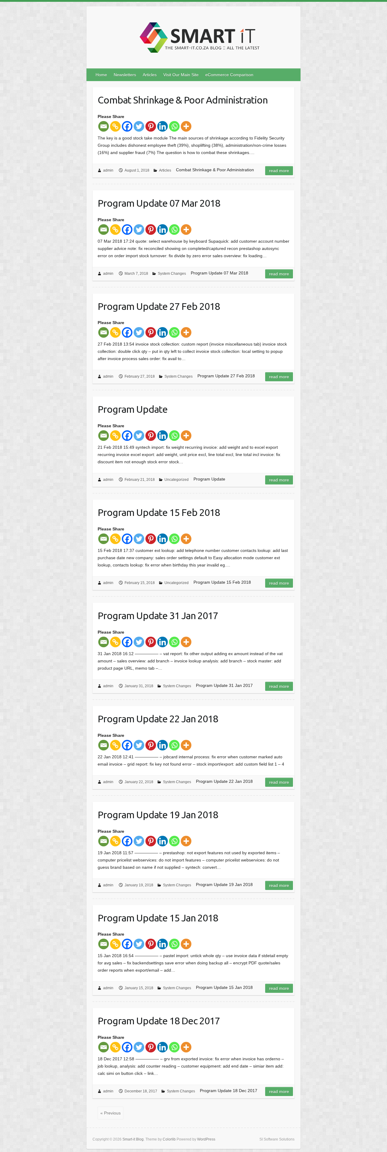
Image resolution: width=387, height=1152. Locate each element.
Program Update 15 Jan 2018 (158, 917)
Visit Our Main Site (181, 74)
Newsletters (125, 74)
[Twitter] (139, 126)
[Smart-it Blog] (198, 39)
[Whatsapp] (174, 126)
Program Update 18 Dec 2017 (159, 1020)
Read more (279, 170)
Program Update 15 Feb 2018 (159, 512)
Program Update (132, 409)
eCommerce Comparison (229, 74)
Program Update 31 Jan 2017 (158, 615)
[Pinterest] (150, 126)
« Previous (110, 1113)
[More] (186, 126)
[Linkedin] (162, 126)
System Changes (172, 273)
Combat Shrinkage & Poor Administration (183, 99)
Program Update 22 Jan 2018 (158, 718)
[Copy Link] (115, 126)
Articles (150, 74)
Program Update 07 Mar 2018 (159, 203)
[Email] (103, 126)
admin (108, 170)
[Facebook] (127, 126)
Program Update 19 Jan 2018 (158, 814)
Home (101, 74)
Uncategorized (176, 480)
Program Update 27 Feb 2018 (159, 306)
